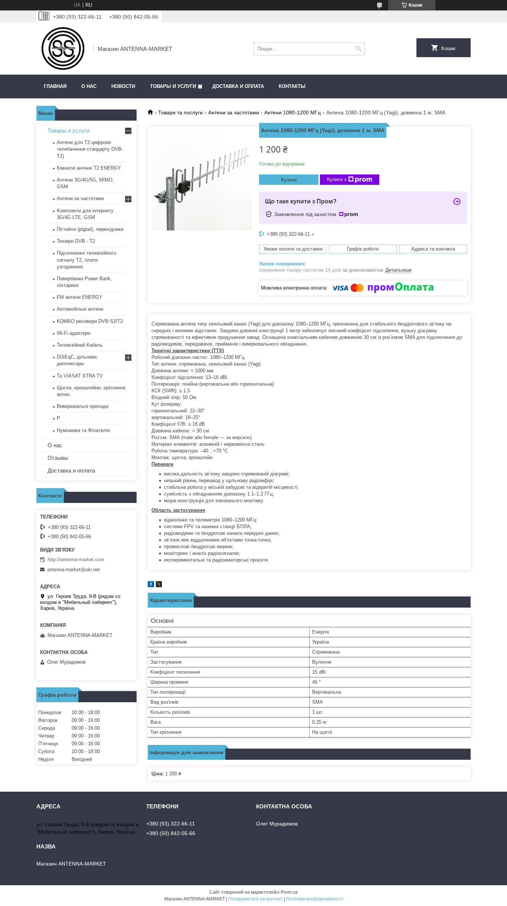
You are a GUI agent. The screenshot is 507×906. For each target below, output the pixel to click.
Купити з (336, 179)
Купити (289, 180)
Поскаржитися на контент (255, 899)
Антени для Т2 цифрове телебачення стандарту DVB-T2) (90, 149)
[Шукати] (358, 48)
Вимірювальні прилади (82, 406)
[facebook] (151, 585)
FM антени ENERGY (79, 297)
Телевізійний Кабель (80, 345)
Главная (55, 86)
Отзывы (58, 458)
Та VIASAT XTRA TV (80, 376)
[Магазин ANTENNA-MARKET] (62, 48)
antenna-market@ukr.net (73, 569)
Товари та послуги (180, 112)
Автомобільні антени (80, 309)
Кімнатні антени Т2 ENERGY (89, 168)
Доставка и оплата (238, 86)
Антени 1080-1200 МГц (292, 112)
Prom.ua (289, 892)
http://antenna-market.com (76, 559)
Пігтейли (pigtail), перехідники (90, 229)
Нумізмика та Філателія (83, 430)
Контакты (292, 86)
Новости (123, 86)
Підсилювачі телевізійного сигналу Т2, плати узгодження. (86, 259)
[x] (159, 585)
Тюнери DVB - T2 (76, 241)
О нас (89, 86)
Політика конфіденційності (314, 899)
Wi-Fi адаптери (73, 333)
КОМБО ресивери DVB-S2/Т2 (90, 321)
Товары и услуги (173, 86)
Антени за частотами (233, 112)
